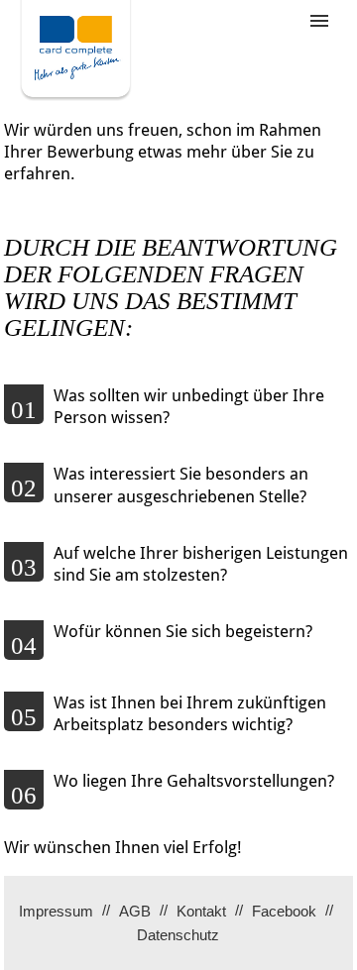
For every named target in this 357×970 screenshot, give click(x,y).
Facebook (284, 911)
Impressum (56, 911)
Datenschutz (178, 934)
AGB (135, 911)
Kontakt (201, 911)
